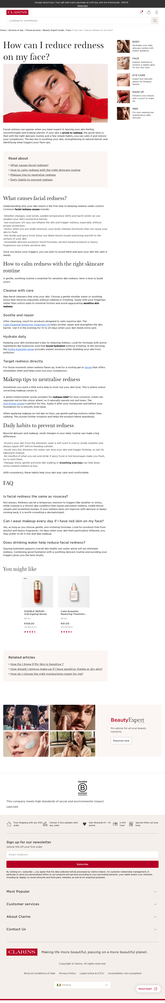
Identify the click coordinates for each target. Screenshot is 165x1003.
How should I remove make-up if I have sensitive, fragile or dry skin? (56, 669)
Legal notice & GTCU (92, 973)
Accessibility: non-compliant (124, 973)
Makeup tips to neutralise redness (33, 174)
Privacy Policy (67, 973)
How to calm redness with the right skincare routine (45, 170)
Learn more (12, 806)
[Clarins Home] (17, 12)
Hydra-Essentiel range (21, 349)
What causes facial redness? (29, 165)
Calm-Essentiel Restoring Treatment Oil (26, 324)
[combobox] (82, 985)
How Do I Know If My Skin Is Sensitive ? (36, 664)
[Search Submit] (155, 20)
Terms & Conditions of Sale (39, 973)
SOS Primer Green (13, 403)
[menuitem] (141, 12)
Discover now (121, 740)
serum (88, 367)
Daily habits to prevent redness (31, 179)
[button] (148, 988)
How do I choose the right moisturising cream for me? (46, 673)
